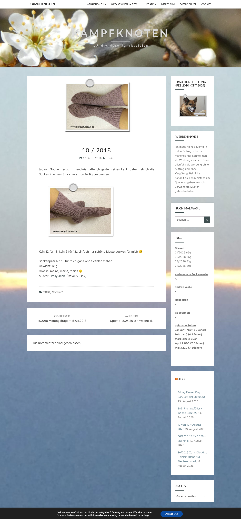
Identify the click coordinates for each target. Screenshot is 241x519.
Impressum (168, 4)
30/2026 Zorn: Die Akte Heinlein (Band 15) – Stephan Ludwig (192, 457)
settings (145, 515)
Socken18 (58, 292)
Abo (181, 379)
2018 (46, 292)
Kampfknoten (42, 4)
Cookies (206, 4)
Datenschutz (188, 4)
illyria (109, 158)
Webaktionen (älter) (124, 4)
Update (149, 4)
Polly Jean (58, 276)
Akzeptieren (171, 513)
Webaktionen (95, 4)
